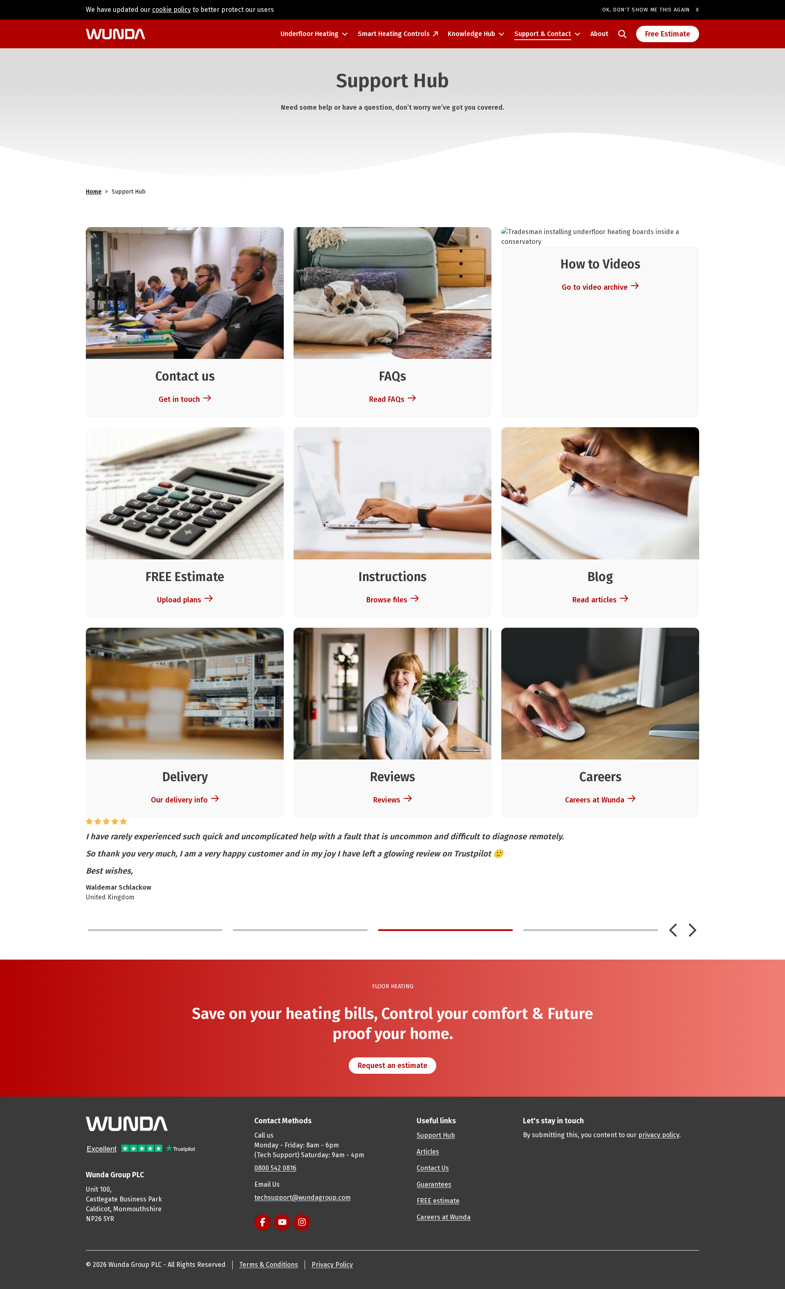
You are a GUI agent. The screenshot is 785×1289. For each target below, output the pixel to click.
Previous (673, 930)
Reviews (386, 799)
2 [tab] (300, 930)
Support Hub (436, 1135)
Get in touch (179, 399)
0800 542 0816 (275, 1168)
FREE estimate (438, 1201)
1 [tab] (155, 930)
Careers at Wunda (594, 799)
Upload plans (179, 599)
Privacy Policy (332, 1265)
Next (692, 930)
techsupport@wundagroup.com (302, 1197)
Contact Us (433, 1168)
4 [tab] (590, 930)
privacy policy (658, 1135)
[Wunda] (115, 34)
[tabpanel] (392, 860)
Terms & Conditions (268, 1265)
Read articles (594, 599)
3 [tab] (445, 930)
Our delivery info (179, 799)
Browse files (386, 599)
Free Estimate (667, 33)
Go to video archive (595, 287)
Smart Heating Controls (394, 34)
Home (93, 191)
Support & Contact (542, 34)
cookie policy (171, 10)
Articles (428, 1152)
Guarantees (434, 1184)
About (599, 34)
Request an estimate (392, 1065)
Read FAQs (386, 399)
